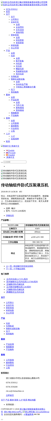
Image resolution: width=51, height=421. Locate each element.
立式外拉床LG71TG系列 (17, 279)
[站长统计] (37, 414)
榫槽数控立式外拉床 (15, 292)
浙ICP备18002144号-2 (13, 412)
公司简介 (10, 303)
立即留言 (10, 395)
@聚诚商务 (29, 414)
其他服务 (10, 334)
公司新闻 (10, 360)
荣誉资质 (10, 308)
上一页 (19, 266)
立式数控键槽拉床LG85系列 (18, 287)
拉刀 (8, 331)
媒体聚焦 (10, 363)
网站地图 (32, 400)
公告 (8, 368)
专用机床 (10, 326)
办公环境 (10, 313)
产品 (3, 318)
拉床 (8, 323)
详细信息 (10, 215)
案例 (3, 339)
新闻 (3, 355)
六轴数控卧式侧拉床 (15, 289)
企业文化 (10, 305)
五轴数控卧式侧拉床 (15, 284)
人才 (21, 400)
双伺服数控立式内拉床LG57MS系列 (22, 282)
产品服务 (10, 349)
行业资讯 (10, 365)
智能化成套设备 (13, 328)
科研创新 (10, 310)
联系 (25, 400)
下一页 (15, 269)
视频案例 (10, 347)
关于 (3, 297)
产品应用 (10, 344)
